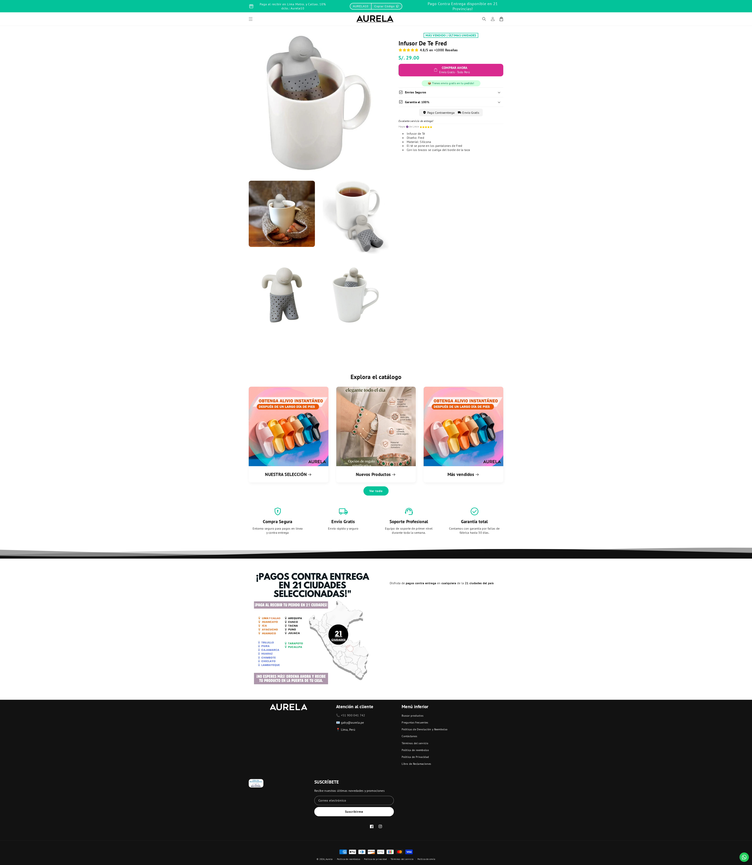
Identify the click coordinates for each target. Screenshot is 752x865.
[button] (484, 19)
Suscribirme (354, 812)
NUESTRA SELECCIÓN (285, 474)
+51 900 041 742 (353, 715)
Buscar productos (412, 715)
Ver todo (376, 491)
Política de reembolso (415, 750)
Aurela (329, 859)
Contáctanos (409, 736)
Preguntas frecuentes (415, 722)
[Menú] (250, 19)
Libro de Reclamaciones (416, 764)
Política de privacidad (375, 859)
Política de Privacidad (415, 757)
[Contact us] (744, 857)
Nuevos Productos (373, 474)
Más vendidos (460, 474)
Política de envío (426, 859)
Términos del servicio (415, 743)
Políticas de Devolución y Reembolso (424, 729)
